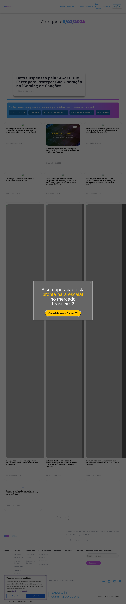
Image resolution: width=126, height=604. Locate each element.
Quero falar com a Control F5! (63, 313)
